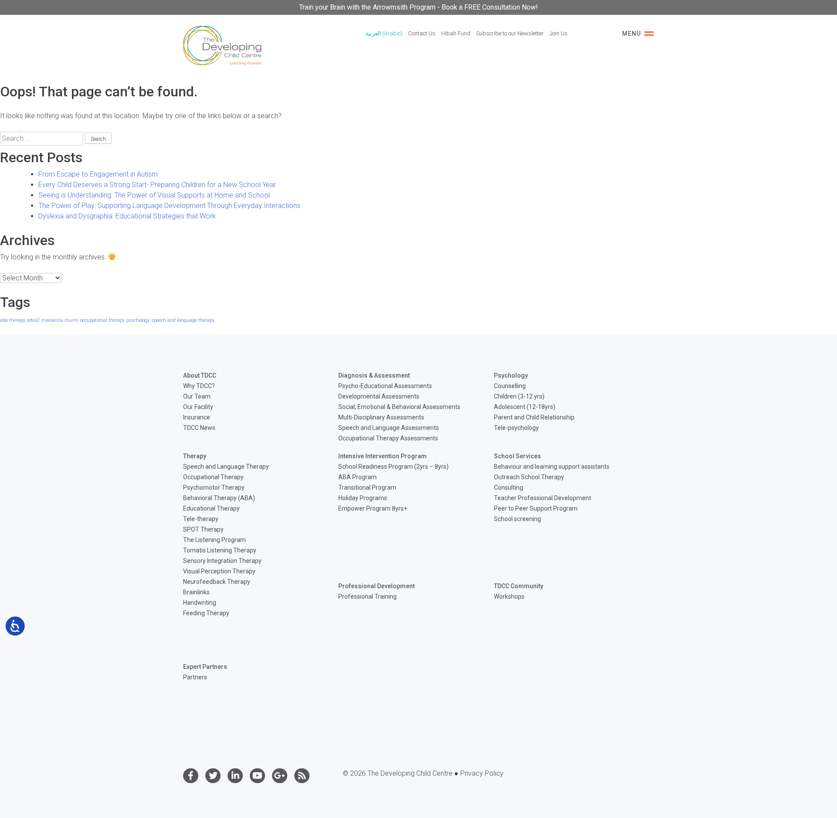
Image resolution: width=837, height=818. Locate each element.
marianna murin (59, 320)
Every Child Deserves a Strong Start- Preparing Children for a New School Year (157, 185)
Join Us (558, 33)
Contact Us (422, 33)
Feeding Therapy (206, 613)
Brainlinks (196, 592)
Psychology (511, 375)
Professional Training (367, 596)
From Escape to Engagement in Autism (98, 174)
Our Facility (198, 406)
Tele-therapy (200, 518)
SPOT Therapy (203, 529)
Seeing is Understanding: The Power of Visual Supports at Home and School (154, 195)
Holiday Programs (362, 497)
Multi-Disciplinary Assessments (381, 417)
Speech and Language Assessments (388, 427)
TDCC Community (518, 586)
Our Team (197, 396)
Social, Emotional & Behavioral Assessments (399, 406)
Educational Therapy (211, 508)
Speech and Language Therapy (226, 466)
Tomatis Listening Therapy (219, 550)
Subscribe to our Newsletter (510, 33)
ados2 (33, 320)
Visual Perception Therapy (219, 571)
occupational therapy (102, 320)
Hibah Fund (455, 33)
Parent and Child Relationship (534, 417)
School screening (517, 518)
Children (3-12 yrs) (519, 396)
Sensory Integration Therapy (222, 560)
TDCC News (199, 427)
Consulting (508, 487)
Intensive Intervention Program (382, 456)
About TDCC (199, 375)
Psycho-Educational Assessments (385, 385)
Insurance (196, 417)
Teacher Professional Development (542, 497)
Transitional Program (367, 487)
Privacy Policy (482, 773)
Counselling (510, 385)
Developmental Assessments (378, 396)
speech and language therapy (182, 320)
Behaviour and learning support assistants (551, 466)
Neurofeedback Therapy (216, 581)
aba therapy (12, 320)
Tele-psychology (516, 427)
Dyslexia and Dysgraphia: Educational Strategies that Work (127, 216)
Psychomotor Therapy (214, 487)
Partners (195, 677)
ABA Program (357, 477)
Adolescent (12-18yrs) (524, 406)
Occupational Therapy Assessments (388, 438)
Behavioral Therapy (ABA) (219, 497)
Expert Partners (205, 666)
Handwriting (199, 602)
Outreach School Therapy (529, 477)
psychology (138, 320)
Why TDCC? (199, 385)
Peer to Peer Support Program (536, 508)
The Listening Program (214, 539)
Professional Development (376, 586)
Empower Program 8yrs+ (372, 508)
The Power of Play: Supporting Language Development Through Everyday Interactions (169, 205)
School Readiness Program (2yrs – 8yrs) (393, 466)
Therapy (194, 456)
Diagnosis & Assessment (374, 375)
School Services (517, 456)
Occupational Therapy (213, 477)
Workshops (509, 596)
